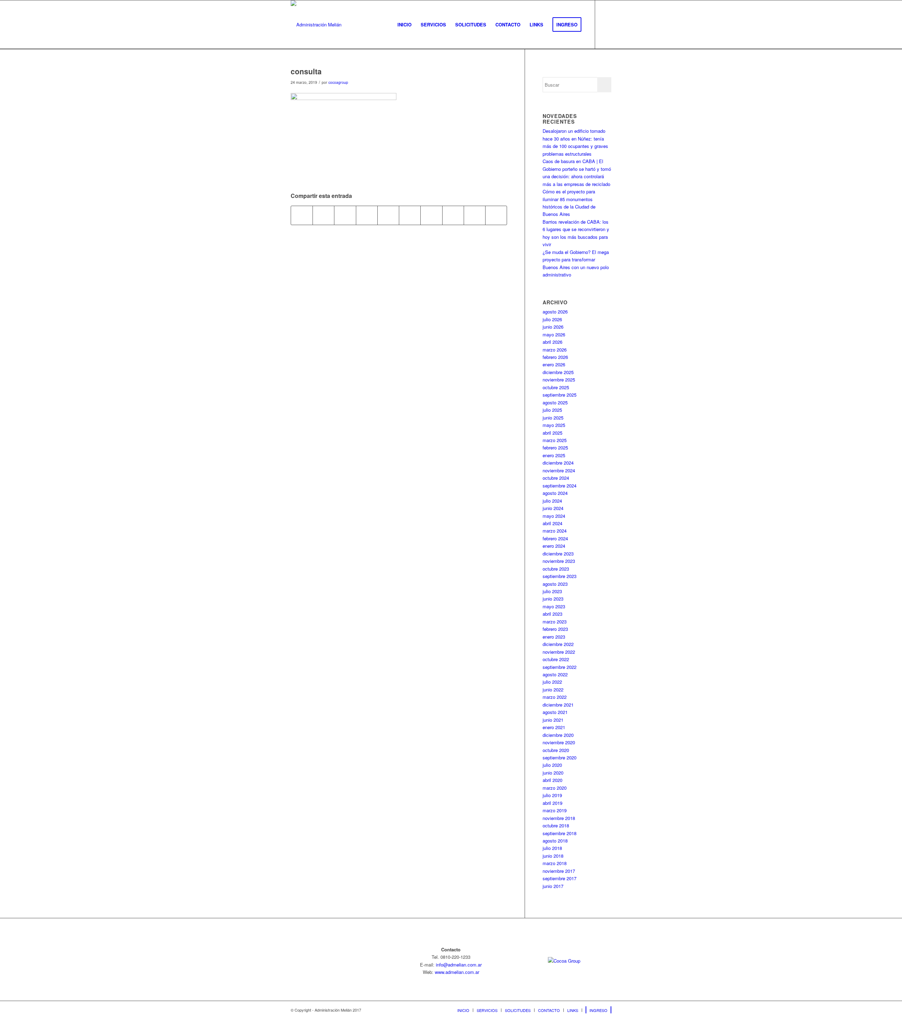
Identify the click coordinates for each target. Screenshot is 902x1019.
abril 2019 (552, 803)
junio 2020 (553, 772)
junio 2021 (553, 719)
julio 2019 (552, 795)
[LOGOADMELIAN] (316, 24)
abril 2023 (552, 613)
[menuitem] (404, 24)
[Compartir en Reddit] (474, 215)
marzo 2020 (555, 787)
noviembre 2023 (559, 561)
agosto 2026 (555, 311)
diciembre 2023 (558, 553)
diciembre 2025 (558, 372)
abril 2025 (552, 432)
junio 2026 (553, 326)
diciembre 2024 (558, 462)
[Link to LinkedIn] (606, 24)
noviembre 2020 (559, 742)
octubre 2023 (556, 568)
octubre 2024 (556, 477)
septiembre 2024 (559, 485)
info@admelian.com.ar (459, 964)
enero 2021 (554, 727)
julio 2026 (552, 319)
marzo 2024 (555, 530)
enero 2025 (554, 455)
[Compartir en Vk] (453, 215)
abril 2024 (552, 523)
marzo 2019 (555, 810)
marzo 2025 (555, 440)
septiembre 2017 (559, 878)
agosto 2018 (555, 840)
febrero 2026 (555, 357)
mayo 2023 (554, 606)
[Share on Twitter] (345, 215)
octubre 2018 (556, 825)
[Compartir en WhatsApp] (366, 215)
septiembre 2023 (559, 576)
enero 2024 (554, 545)
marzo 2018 (555, 863)
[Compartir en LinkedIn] (409, 215)
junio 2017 (553, 886)
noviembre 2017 (559, 871)
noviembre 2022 (559, 651)
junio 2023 (553, 598)
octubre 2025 (556, 387)
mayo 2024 (554, 515)
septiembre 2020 (559, 757)
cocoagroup (338, 82)
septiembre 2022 (559, 667)
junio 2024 (553, 508)
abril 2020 (552, 780)
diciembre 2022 (558, 644)
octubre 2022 (556, 659)
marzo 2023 (555, 621)
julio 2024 (552, 500)
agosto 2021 (555, 712)
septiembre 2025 (559, 394)
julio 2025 (552, 409)
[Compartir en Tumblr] (431, 215)
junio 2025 (553, 417)
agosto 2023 (555, 583)
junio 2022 (553, 689)
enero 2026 (554, 364)
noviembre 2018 (559, 818)
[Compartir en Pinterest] (388, 215)
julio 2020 (552, 765)
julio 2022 (552, 681)
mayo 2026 (554, 334)
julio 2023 (552, 591)
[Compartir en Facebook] (302, 215)
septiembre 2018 (559, 833)
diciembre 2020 (558, 735)
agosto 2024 (555, 493)
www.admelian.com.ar (457, 972)
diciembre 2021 (558, 704)
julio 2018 (552, 848)
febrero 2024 (555, 538)
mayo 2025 (554, 425)
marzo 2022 (555, 697)
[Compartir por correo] (496, 215)
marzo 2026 (555, 349)
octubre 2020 (556, 750)
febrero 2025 (555, 447)
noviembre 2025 (559, 379)
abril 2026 (552, 341)
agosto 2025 (555, 402)
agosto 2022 (555, 674)
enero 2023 (554, 636)
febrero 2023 (555, 629)
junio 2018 (553, 855)
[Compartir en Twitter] (323, 215)
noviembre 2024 (559, 470)
